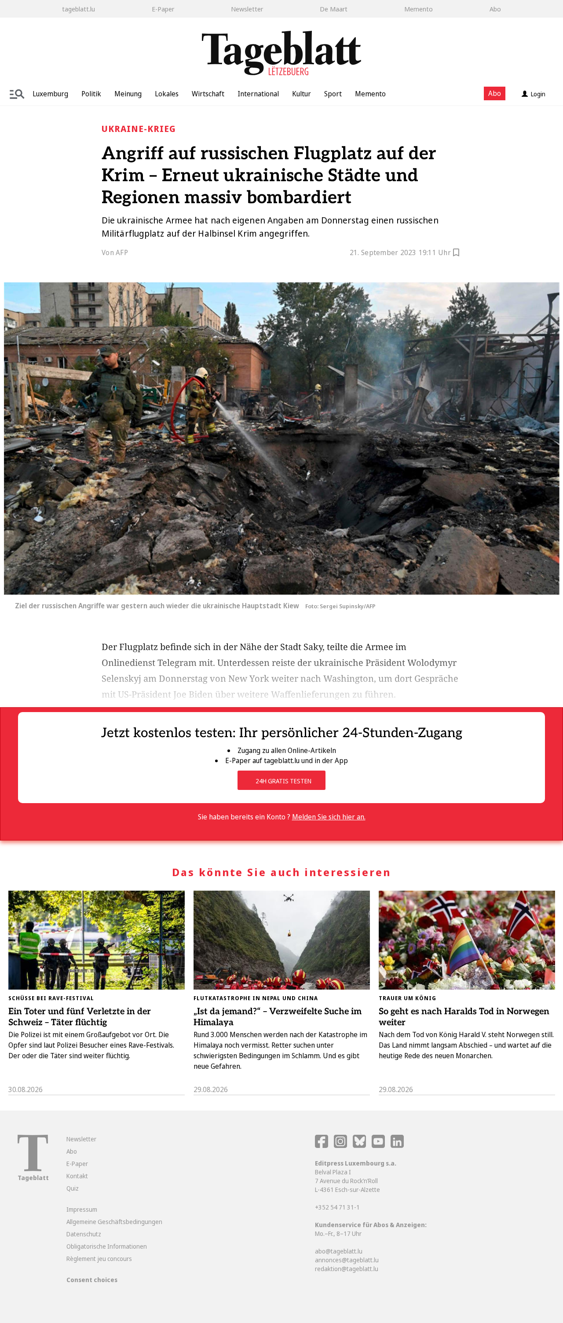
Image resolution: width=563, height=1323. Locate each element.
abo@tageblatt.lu (338, 1251)
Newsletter (247, 8)
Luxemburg (50, 94)
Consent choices (91, 1279)
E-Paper (163, 8)
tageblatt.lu (78, 8)
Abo (495, 8)
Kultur (301, 94)
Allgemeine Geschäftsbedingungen (114, 1221)
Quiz (72, 1188)
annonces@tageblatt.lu (347, 1260)
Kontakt (77, 1176)
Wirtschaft (208, 94)
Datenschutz (83, 1234)
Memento (418, 8)
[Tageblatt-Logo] (33, 1169)
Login (538, 94)
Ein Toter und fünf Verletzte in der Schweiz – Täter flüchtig (79, 1017)
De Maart (333, 8)
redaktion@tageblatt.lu (346, 1269)
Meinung (128, 94)
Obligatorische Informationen (106, 1246)
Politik (91, 94)
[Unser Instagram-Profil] (340, 1145)
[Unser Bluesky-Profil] (360, 1145)
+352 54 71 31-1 (337, 1207)
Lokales (167, 94)
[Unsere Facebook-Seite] (321, 1145)
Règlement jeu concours (99, 1258)
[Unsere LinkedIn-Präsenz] (397, 1145)
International (258, 94)
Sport (333, 94)
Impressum (81, 1209)
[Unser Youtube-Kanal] (379, 1145)
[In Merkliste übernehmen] (456, 253)
